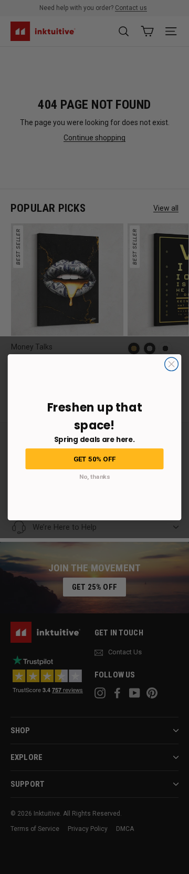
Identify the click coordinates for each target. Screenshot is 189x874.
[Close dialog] (171, 364)
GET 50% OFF (95, 458)
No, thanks (94, 476)
